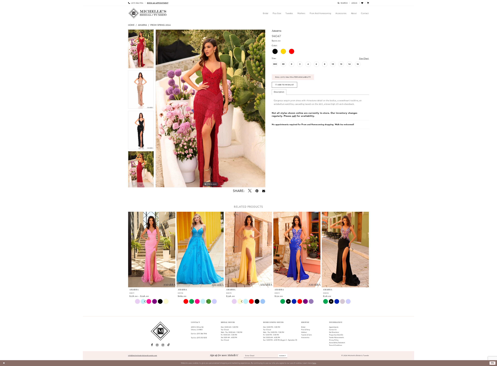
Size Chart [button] (364, 58)
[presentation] (151, 249)
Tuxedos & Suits (306, 335)
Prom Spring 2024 (160, 25)
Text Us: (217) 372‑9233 (199, 338)
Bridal (303, 327)
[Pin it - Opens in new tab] (257, 191)
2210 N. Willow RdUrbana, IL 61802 (197, 328)
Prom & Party (305, 330)
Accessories (305, 337)
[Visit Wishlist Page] (362, 3)
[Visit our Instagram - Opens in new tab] (157, 344)
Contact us (333, 330)
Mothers (304, 332)
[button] (354, 3)
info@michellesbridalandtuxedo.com (142, 355)
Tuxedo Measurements (336, 337)
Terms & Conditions (335, 345)
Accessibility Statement (337, 342)
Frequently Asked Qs (336, 335)
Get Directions (334, 332)
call (294, 116)
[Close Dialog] (4, 363)
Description (279, 92)
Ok (492, 363)
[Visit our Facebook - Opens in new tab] (152, 344)
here (314, 363)
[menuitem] (135, 3)
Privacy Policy (334, 340)
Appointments (333, 327)
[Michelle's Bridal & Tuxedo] (147, 13)
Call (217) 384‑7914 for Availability (293, 77)
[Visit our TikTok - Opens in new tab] (168, 344)
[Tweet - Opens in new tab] (250, 191)
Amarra (142, 25)
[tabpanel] (141, 50)
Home (131, 25)
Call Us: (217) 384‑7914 (199, 334)
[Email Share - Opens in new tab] (263, 191)
